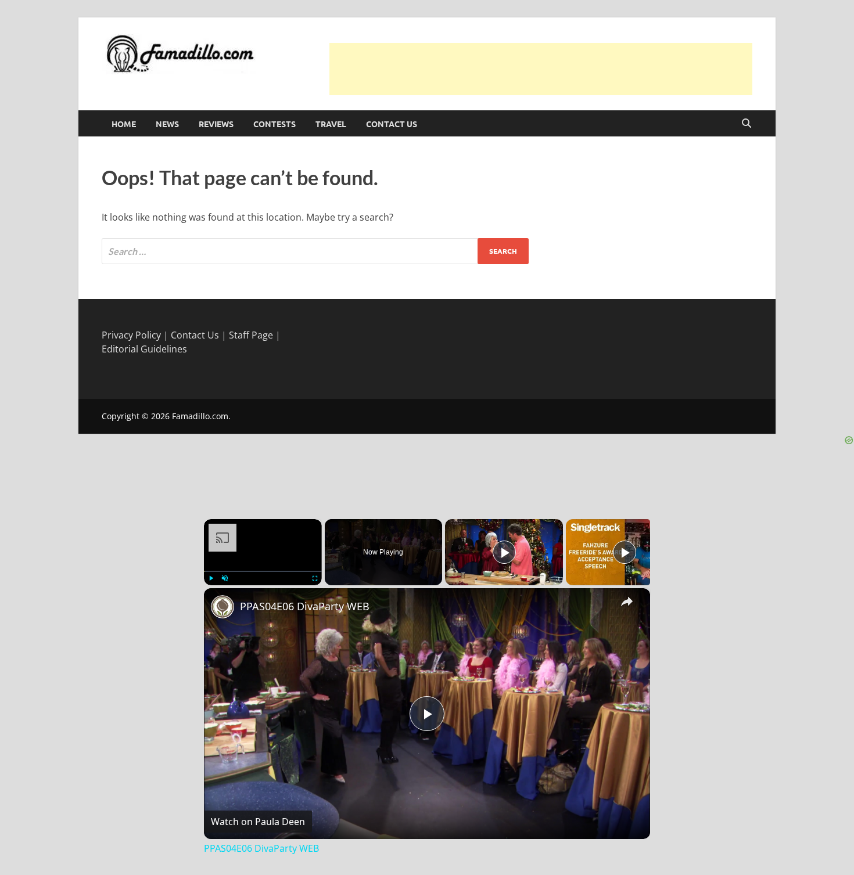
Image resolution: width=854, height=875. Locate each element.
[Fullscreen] (315, 578)
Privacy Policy (131, 335)
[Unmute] (225, 578)
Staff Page (251, 335)
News (167, 123)
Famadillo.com (200, 416)
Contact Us (391, 123)
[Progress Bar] (263, 570)
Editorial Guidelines (144, 349)
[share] (626, 600)
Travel (330, 123)
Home (124, 123)
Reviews (216, 123)
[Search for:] (315, 251)
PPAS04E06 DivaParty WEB (304, 606)
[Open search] (746, 123)
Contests (274, 123)
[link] (222, 606)
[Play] (211, 578)
